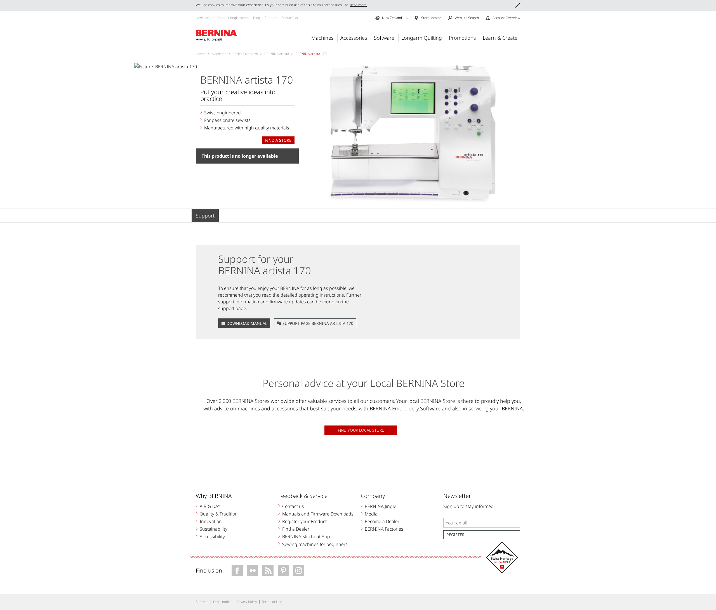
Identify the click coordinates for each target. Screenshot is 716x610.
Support (271, 17)
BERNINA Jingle (380, 506)
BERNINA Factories (384, 529)
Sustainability (213, 529)
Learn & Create (500, 37)
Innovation (211, 521)
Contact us (293, 506)
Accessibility (212, 536)
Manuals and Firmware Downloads (318, 514)
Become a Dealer (382, 521)
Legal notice (222, 601)
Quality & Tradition (219, 514)
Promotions (462, 37)
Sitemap (202, 601)
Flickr (252, 570)
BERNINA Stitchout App (306, 536)
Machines (322, 37)
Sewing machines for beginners (315, 544)
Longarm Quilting (421, 37)
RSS (268, 570)
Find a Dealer (295, 529)
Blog (256, 17)
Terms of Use (272, 601)
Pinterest (283, 570)
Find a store (278, 140)
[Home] (216, 35)
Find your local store (361, 430)
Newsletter (204, 17)
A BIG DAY (210, 506)
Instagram (298, 570)
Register (455, 534)
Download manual (247, 323)
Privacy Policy (246, 601)
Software (384, 37)
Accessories (353, 37)
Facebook (237, 570)
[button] (406, 18)
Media (371, 514)
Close (517, 5)
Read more (358, 5)
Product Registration (233, 17)
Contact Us (289, 17)
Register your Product (304, 521)
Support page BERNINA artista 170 (317, 323)
